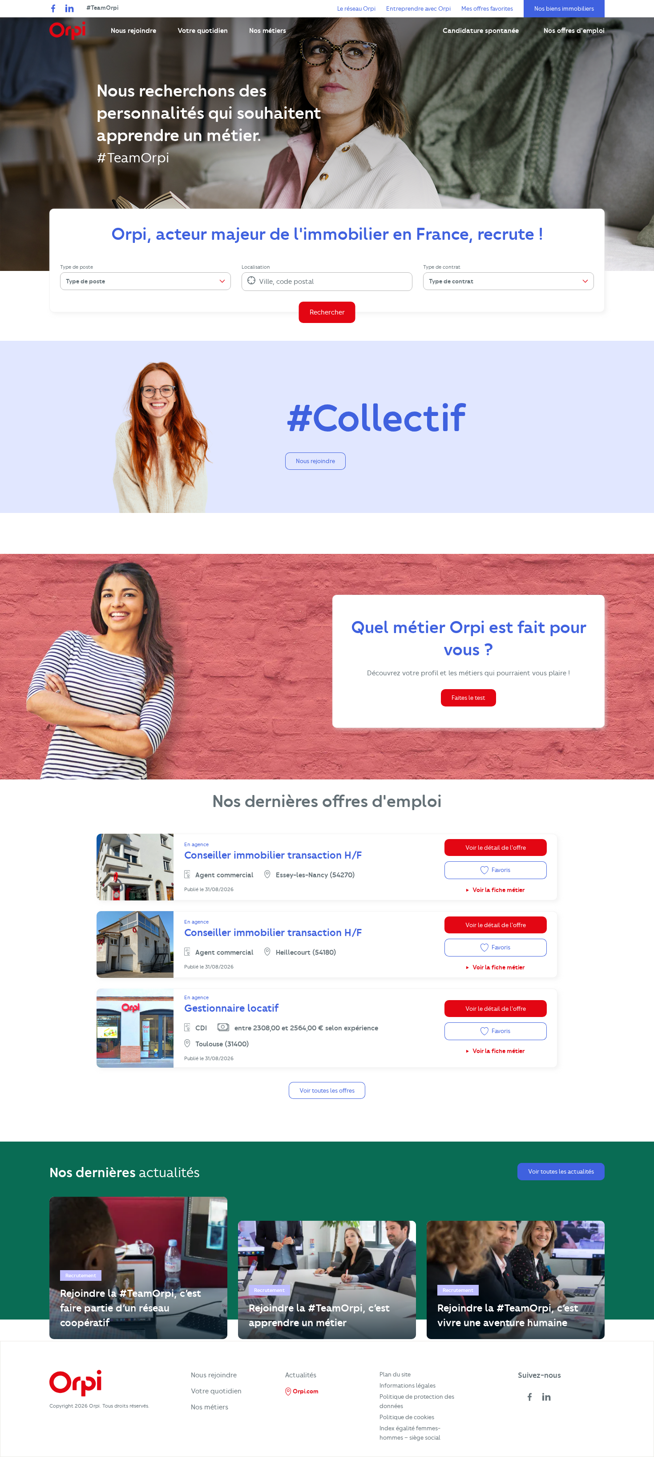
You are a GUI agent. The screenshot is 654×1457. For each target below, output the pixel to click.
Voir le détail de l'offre (495, 847)
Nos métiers (209, 1407)
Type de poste (76, 267)
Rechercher (327, 312)
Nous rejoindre (315, 460)
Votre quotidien (216, 1391)
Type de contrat (441, 267)
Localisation (256, 267)
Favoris (500, 869)
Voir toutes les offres (327, 1090)
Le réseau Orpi (356, 8)
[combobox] (260, 281)
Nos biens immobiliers (564, 8)
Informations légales (407, 1385)
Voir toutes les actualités (561, 1171)
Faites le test (468, 697)
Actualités (300, 1375)
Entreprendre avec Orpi (418, 8)
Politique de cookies (406, 1417)
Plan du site (395, 1374)
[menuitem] (133, 30)
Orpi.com (305, 1391)
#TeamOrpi (102, 7)
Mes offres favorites (487, 8)
